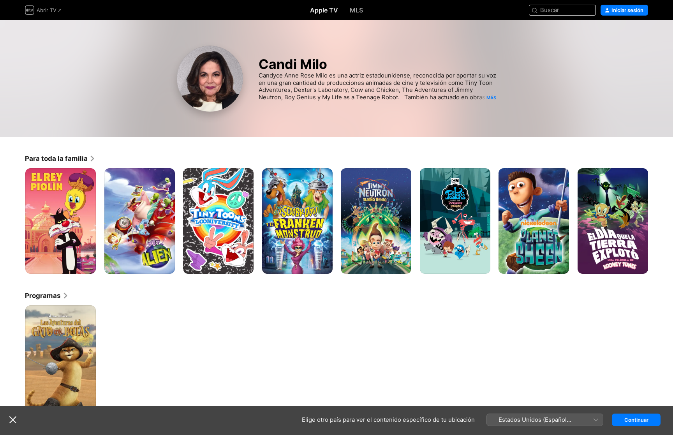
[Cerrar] (12, 419)
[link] (60, 158)
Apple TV (324, 10)
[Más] (87, 265)
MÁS (491, 97)
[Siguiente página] (655, 220)
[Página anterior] (17, 220)
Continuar (636, 420)
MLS (356, 10)
